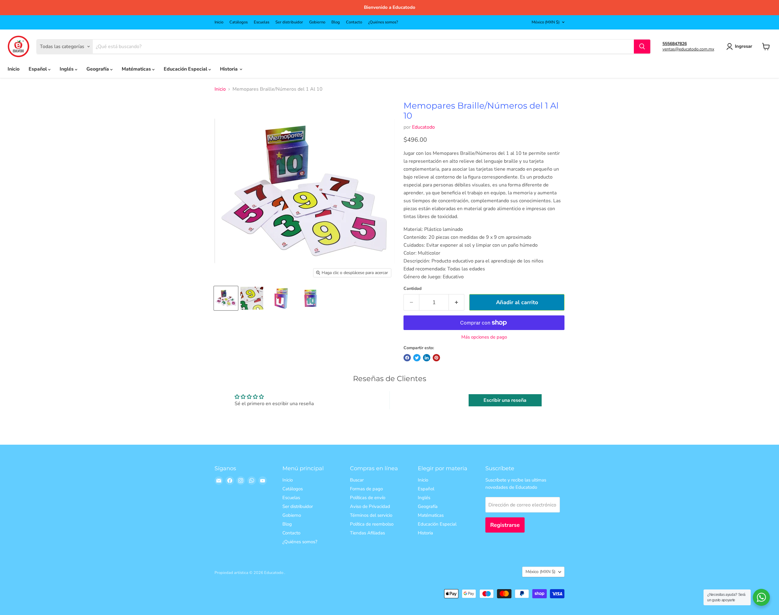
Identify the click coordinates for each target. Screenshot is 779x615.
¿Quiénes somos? (383, 22)
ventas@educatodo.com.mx (688, 49)
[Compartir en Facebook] (407, 357)
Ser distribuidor (289, 22)
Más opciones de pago (484, 337)
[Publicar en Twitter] (417, 357)
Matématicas (137, 69)
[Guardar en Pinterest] (436, 357)
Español (38, 69)
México (546, 22)
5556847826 (674, 44)
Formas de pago (366, 489)
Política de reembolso (371, 524)
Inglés (67, 69)
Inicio (219, 22)
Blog (335, 22)
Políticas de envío (367, 498)
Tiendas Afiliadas (367, 533)
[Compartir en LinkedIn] (426, 357)
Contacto (354, 22)
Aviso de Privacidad (370, 506)
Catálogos (238, 22)
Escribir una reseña (505, 400)
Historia (229, 69)
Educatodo (423, 127)
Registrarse (505, 525)
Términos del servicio (371, 515)
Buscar (357, 480)
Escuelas (261, 22)
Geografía (98, 69)
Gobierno (317, 22)
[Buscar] (642, 47)
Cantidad (412, 288)
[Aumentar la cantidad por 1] (456, 302)
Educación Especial (186, 69)
